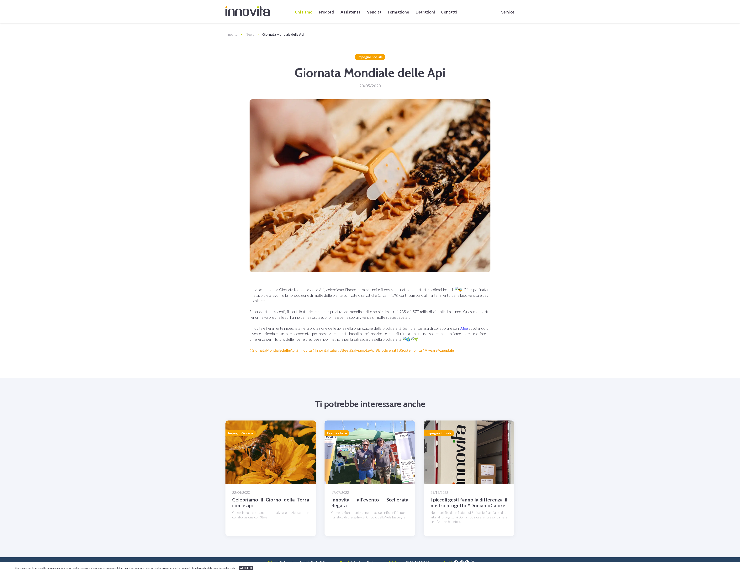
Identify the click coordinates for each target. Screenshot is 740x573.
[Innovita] (247, 11)
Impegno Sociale (370, 57)
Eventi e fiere (337, 433)
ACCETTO (246, 567)
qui (126, 567)
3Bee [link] (464, 328)
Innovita (231, 34)
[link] (272, 350)
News (250, 34)
